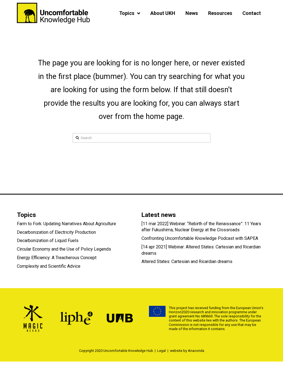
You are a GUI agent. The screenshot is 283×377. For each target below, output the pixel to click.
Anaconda (196, 351)
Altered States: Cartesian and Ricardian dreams (187, 261)
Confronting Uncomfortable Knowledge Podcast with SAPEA (200, 238)
